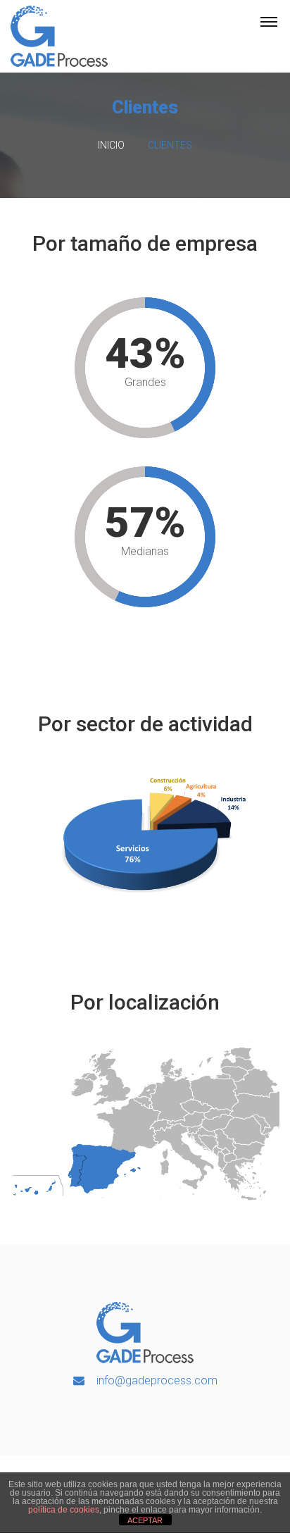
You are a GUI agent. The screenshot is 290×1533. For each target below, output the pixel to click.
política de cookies (63, 1510)
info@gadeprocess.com (157, 1380)
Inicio (111, 145)
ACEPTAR (145, 1520)
